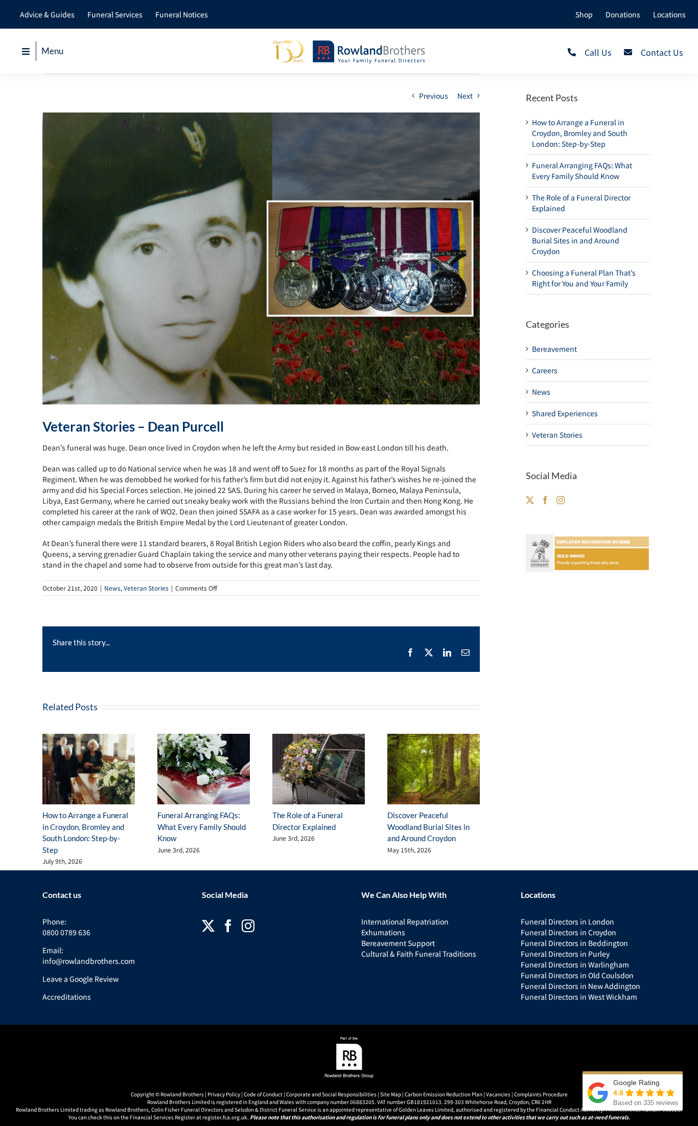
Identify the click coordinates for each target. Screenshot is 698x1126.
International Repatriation (405, 921)
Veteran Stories (146, 587)
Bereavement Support (398, 943)
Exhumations (383, 932)
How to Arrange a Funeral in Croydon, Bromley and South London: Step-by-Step (579, 133)
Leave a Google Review (80, 979)
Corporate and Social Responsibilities (331, 1094)
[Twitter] (530, 500)
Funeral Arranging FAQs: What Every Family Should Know (201, 826)
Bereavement (554, 349)
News (112, 587)
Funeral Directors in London (567, 921)
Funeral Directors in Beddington (574, 943)
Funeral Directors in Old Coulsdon (577, 975)
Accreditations (66, 997)
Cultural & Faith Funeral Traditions (418, 954)
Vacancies (498, 1094)
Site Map (390, 1094)
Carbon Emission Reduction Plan (443, 1094)
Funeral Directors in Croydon (568, 932)
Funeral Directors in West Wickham (579, 997)
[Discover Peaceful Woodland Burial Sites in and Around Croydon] (433, 769)
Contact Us (662, 52)
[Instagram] (560, 500)
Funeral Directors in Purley (565, 954)
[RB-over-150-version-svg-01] (349, 42)
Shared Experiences (565, 413)
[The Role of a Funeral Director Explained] (318, 769)
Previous (433, 96)
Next (465, 96)
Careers (544, 370)
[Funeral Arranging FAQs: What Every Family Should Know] (203, 769)
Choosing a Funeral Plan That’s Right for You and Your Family (584, 277)
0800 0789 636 (66, 932)
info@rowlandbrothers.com (88, 961)
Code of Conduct (263, 1094)
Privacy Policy (223, 1094)
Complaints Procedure (541, 1094)
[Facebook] (545, 500)
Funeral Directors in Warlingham (575, 964)
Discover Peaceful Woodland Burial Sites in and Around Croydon (428, 826)
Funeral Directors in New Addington (580, 986)
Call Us (598, 52)
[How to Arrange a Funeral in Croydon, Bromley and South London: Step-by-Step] (88, 769)
